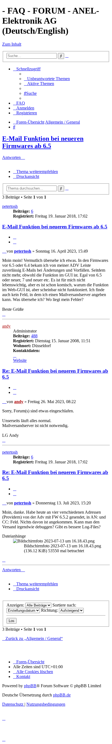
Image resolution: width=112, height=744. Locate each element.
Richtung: (50, 610)
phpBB (30, 685)
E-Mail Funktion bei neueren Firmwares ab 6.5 (42, 142)
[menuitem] (47, 78)
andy (6, 326)
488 (34, 336)
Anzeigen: (16, 605)
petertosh (10, 206)
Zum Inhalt (11, 44)
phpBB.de (62, 695)
